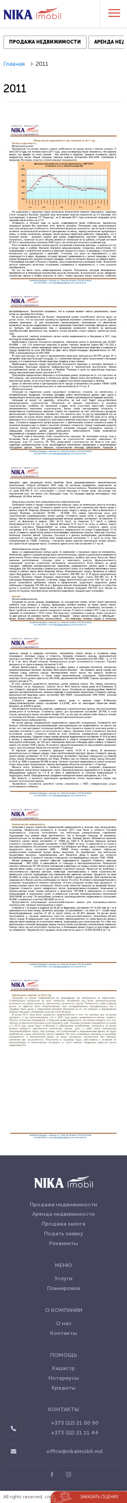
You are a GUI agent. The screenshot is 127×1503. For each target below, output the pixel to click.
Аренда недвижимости (63, 1214)
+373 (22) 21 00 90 (75, 1423)
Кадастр (63, 1368)
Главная (14, 64)
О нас (63, 1323)
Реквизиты (63, 1243)
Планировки (63, 1288)
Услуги (63, 1278)
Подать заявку (63, 1233)
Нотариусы (63, 1378)
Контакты (63, 1333)
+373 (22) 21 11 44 (75, 1432)
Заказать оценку (99, 1496)
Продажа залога (63, 1223)
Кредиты (63, 1388)
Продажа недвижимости (63, 1204)
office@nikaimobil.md (74, 1451)
